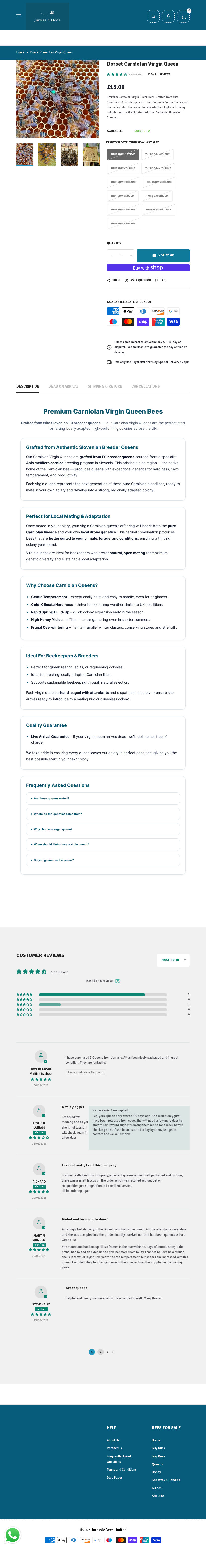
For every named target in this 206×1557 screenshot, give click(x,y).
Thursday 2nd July (123, 195)
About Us (113, 1440)
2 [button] (100, 1352)
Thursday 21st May (123, 154)
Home (20, 52)
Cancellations (145, 386)
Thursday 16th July (123, 209)
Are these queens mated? (51, 798)
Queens (157, 1464)
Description (27, 386)
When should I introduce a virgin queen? (61, 844)
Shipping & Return (105, 386)
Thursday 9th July (157, 195)
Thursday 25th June (159, 182)
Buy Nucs (158, 1448)
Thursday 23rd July (158, 209)
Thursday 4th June (123, 168)
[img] (41, 1079)
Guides (157, 1488)
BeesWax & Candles (166, 1480)
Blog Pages (115, 1478)
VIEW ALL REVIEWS (159, 74)
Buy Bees (158, 1456)
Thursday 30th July (123, 223)
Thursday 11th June (158, 168)
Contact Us (114, 1448)
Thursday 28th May (157, 154)
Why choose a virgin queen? (53, 829)
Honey (156, 1472)
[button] (117, 74)
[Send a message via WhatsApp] (13, 1535)
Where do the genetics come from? (58, 814)
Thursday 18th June (123, 182)
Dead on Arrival (63, 386)
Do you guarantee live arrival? (54, 860)
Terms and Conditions (122, 1470)
